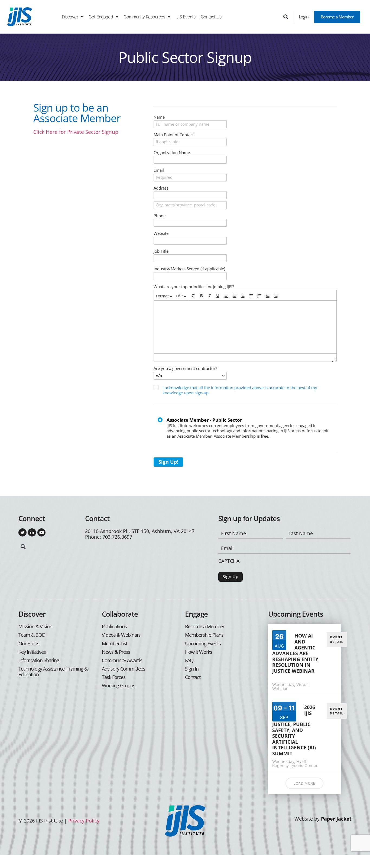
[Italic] (210, 296)
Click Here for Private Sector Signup (75, 131)
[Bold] (201, 296)
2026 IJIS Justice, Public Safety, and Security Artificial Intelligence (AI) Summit (294, 730)
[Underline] (218, 296)
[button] (285, 16)
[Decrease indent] (268, 296)
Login (304, 17)
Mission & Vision (35, 626)
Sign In (192, 669)
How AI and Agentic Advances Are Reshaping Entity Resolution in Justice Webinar (295, 653)
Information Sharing (38, 660)
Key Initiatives (32, 652)
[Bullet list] (251, 296)
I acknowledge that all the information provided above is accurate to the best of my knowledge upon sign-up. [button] (240, 390)
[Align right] (243, 296)
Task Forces (113, 677)
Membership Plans (204, 635)
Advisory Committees (123, 669)
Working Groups (118, 685)
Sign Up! (168, 462)
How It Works (198, 652)
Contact (192, 677)
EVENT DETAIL (336, 639)
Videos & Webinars (121, 635)
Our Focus (28, 643)
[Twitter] (22, 532)
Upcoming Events (203, 643)
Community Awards (122, 660)
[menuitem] (164, 296)
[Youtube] (41, 532)
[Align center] (235, 296)
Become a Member (337, 16)
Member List (114, 643)
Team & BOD (31, 635)
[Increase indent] (276, 296)
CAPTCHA (228, 561)
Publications (114, 626)
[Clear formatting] (193, 296)
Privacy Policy (83, 820)
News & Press (116, 652)
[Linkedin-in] (32, 532)
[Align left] (226, 296)
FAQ (189, 660)
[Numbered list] (259, 296)
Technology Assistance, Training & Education (52, 671)
